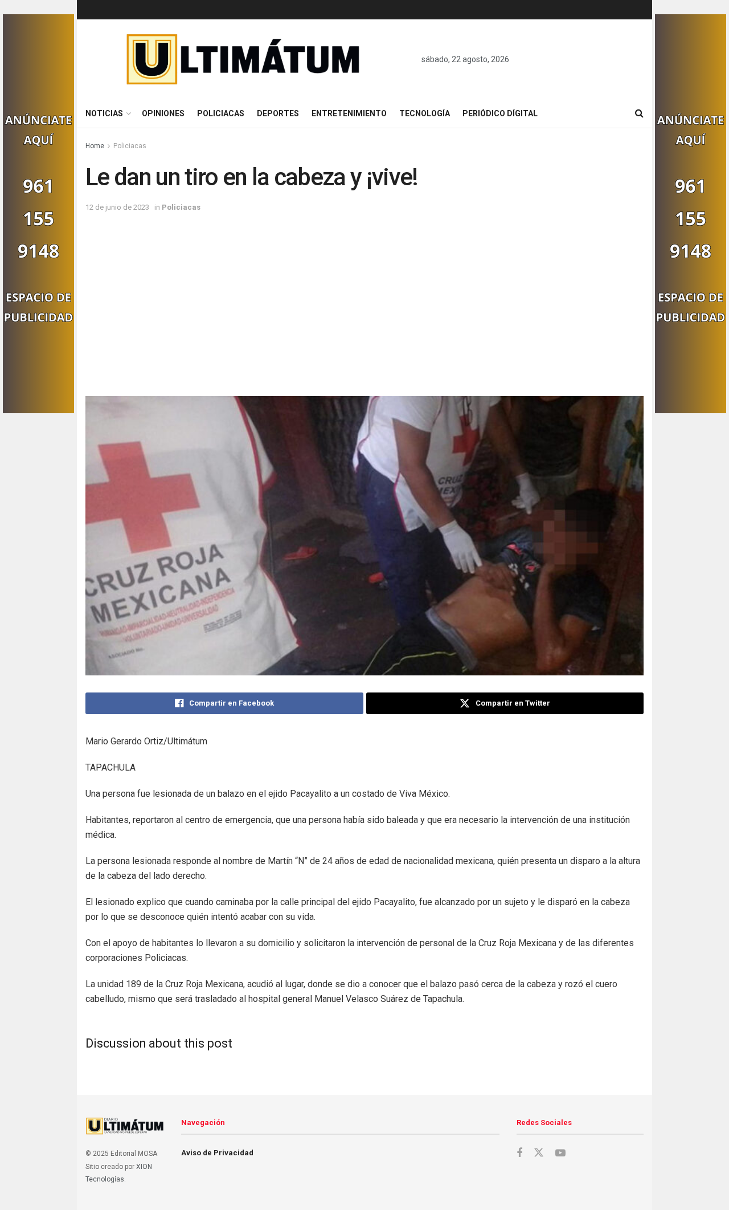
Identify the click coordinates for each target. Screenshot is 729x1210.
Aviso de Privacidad (217, 1152)
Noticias (104, 113)
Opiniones (163, 113)
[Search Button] (639, 113)
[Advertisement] (364, 299)
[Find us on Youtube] (560, 1153)
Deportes (278, 113)
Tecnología (424, 113)
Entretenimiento (349, 113)
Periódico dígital (500, 113)
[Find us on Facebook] (519, 1153)
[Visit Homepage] (243, 59)
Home (94, 146)
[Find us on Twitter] (539, 1153)
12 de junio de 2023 (117, 207)
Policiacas (220, 113)
